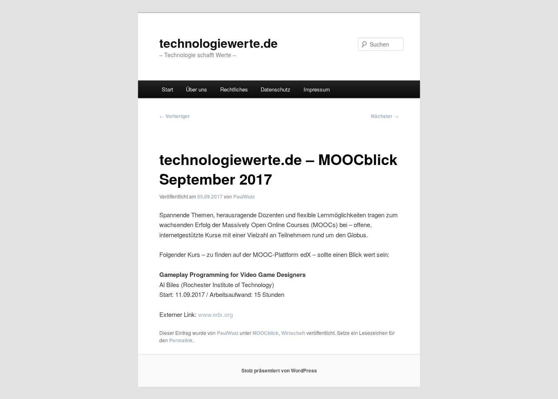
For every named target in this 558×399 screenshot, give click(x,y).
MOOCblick (265, 333)
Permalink (181, 340)
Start (167, 89)
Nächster (385, 116)
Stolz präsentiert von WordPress (279, 370)
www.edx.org (215, 314)
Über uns (196, 89)
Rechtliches (234, 89)
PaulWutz (244, 196)
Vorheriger (174, 116)
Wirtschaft (293, 333)
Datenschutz (275, 89)
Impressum (317, 89)
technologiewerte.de (218, 42)
